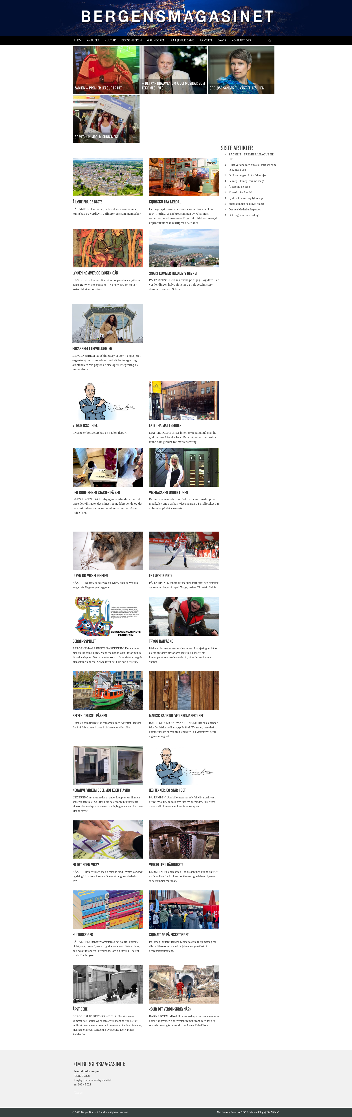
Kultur (110, 40)
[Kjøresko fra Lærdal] (184, 177)
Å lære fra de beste (87, 201)
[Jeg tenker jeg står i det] (184, 765)
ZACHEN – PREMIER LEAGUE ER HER (98, 88)
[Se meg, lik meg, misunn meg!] (106, 119)
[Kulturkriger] (108, 909)
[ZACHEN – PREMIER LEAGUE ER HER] (106, 70)
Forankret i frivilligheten (92, 348)
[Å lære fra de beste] (108, 177)
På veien (205, 40)
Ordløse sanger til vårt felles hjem (237, 88)
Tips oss (79, 1092)
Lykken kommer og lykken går (95, 272)
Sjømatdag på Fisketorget (168, 934)
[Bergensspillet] (108, 616)
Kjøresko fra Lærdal (165, 201)
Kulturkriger (83, 934)
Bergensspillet (84, 641)
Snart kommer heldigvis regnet (173, 273)
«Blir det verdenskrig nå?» (170, 1009)
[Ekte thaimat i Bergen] (184, 400)
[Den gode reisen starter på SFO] (108, 467)
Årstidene (80, 1009)
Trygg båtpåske (161, 641)
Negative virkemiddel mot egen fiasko (101, 790)
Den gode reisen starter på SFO (96, 492)
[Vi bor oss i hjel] (108, 400)
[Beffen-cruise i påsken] (108, 690)
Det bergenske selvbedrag (243, 215)
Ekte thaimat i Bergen (165, 425)
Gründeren (156, 40)
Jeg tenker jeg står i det (167, 790)
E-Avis (221, 40)
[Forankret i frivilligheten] (107, 323)
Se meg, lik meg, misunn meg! (96, 136)
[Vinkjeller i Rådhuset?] (184, 839)
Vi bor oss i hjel (85, 425)
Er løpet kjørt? (161, 575)
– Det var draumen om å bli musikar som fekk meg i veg (173, 85)
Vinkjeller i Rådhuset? (166, 864)
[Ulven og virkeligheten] (108, 551)
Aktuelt (93, 40)
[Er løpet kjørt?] (184, 551)
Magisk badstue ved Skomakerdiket (176, 715)
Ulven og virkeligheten (90, 575)
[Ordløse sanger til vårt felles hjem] (241, 70)
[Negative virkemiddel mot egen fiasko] (108, 765)
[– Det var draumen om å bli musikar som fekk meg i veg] (173, 70)
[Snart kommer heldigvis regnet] (184, 248)
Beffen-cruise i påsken (90, 715)
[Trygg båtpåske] (184, 616)
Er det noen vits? (86, 864)
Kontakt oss (241, 40)
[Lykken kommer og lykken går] (108, 248)
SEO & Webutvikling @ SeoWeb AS (260, 1112)
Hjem (77, 40)
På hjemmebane (182, 40)
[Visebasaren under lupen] (184, 467)
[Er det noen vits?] (108, 839)
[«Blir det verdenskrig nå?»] (184, 984)
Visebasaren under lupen (168, 492)
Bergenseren (131, 40)
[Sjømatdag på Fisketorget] (184, 909)
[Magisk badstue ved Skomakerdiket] (184, 690)
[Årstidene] (108, 984)
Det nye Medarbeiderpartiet (244, 209)
